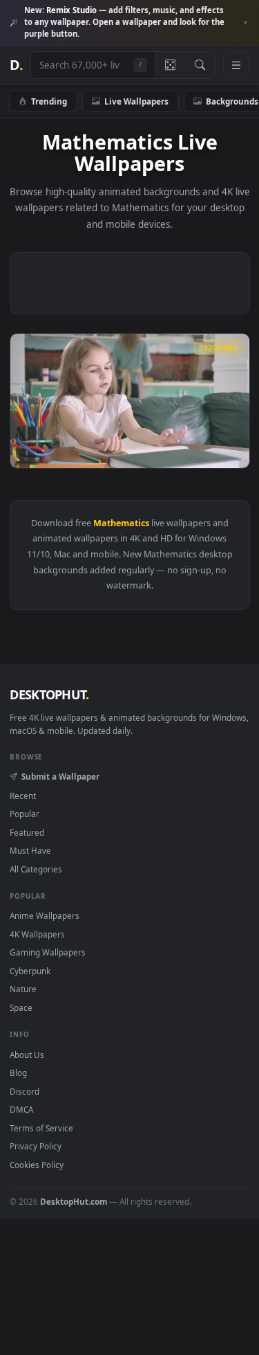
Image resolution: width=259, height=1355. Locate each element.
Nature (23, 988)
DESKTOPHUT (49, 694)
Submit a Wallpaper (60, 776)
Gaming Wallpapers (48, 952)
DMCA (21, 1109)
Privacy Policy (35, 1145)
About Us (27, 1054)
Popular (24, 813)
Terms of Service (41, 1127)
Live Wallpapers (136, 101)
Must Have (30, 850)
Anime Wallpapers (44, 915)
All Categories (36, 868)
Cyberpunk (30, 970)
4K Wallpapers (37, 934)
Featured (27, 832)
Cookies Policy (37, 1164)
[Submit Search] (200, 65)
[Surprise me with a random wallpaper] (170, 65)
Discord (24, 1091)
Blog (18, 1072)
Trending (49, 101)
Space (21, 1007)
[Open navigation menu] (236, 65)
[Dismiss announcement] (245, 22)
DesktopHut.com (73, 1201)
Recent (23, 795)
